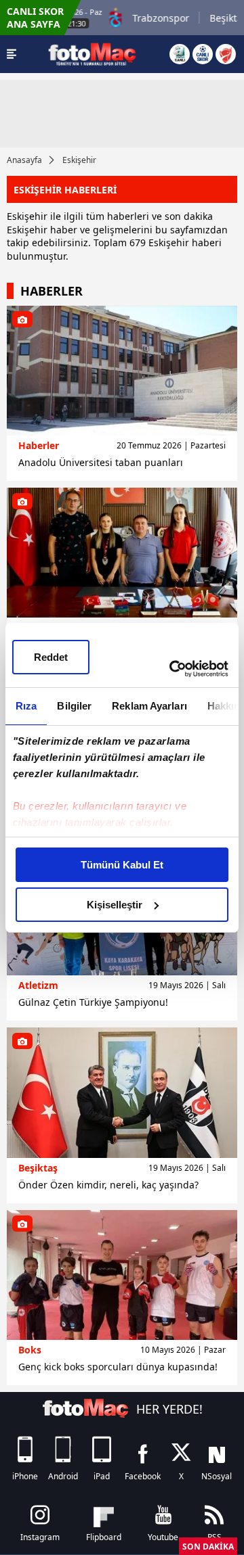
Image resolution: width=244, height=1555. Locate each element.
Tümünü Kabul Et (122, 865)
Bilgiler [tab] (74, 706)
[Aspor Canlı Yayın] (179, 54)
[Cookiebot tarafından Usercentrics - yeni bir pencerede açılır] (172, 669)
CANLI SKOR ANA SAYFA (35, 17)
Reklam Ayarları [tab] (149, 706)
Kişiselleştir (114, 904)
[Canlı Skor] (202, 54)
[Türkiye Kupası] (226, 54)
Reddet (51, 657)
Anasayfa (24, 160)
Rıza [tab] (26, 706)
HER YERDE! (169, 1409)
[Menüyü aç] (11, 54)
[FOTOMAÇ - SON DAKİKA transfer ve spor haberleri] (92, 54)
